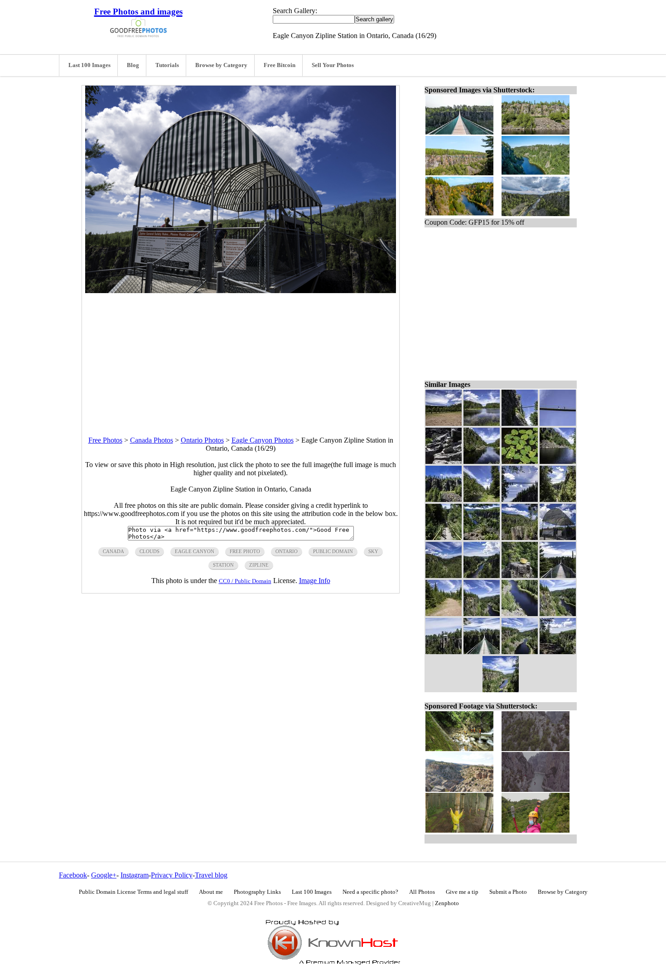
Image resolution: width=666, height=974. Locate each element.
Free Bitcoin (279, 65)
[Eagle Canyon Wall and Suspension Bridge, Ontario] (520, 423)
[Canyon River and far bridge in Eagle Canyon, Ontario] (558, 461)
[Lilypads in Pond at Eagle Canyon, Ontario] (520, 461)
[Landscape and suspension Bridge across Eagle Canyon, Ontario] (481, 461)
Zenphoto (447, 903)
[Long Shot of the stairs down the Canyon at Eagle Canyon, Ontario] (558, 499)
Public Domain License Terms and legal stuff (133, 892)
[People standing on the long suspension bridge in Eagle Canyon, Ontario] (481, 652)
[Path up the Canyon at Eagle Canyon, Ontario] (443, 613)
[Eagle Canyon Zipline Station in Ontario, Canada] (558, 537)
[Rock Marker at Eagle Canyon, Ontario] (443, 461)
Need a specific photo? (370, 892)
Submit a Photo (508, 892)
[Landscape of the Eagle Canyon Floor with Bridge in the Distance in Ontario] (481, 499)
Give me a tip (462, 892)
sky (373, 551)
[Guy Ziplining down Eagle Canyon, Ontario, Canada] (481, 537)
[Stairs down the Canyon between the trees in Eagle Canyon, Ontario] (443, 537)
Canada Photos (151, 440)
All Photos (422, 892)
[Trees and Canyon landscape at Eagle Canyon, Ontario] (558, 652)
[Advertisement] (240, 356)
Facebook (73, 875)
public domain (333, 551)
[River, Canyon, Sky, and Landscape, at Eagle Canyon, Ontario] (558, 613)
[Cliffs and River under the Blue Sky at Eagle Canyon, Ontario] (481, 613)
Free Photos (105, 440)
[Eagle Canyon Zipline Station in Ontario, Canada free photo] (240, 290)
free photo (245, 551)
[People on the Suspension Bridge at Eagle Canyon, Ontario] (558, 423)
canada (113, 551)
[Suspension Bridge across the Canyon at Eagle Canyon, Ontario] (520, 499)
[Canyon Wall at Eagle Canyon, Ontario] (443, 499)
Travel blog (211, 875)
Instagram (135, 875)
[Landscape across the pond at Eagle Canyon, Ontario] (481, 423)
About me (211, 892)
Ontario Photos (202, 440)
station (223, 565)
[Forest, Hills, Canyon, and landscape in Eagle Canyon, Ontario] (520, 537)
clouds (149, 551)
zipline (259, 565)
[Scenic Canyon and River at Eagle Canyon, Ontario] (520, 652)
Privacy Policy (172, 875)
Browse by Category (221, 65)
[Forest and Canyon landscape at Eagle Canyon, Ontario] (443, 575)
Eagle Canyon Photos (263, 440)
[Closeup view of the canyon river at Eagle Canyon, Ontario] (520, 613)
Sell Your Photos (333, 65)
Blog (133, 65)
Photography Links (257, 892)
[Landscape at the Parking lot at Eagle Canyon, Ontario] (443, 423)
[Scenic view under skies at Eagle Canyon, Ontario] (501, 690)
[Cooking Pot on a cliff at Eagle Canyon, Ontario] (520, 575)
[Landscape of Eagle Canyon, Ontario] (481, 575)
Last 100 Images (89, 65)
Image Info (314, 580)
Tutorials (167, 65)
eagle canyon (194, 551)
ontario (286, 551)
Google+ (103, 875)
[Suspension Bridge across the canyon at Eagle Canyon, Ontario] (558, 575)
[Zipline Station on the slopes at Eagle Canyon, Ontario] (443, 652)
